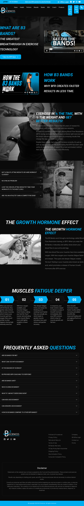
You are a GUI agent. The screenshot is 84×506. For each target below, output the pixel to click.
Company (75, 434)
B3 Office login (76, 437)
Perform (28, 7)
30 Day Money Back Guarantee (57, 448)
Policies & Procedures (55, 434)
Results (36, 7)
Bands (43, 7)
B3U (48, 7)
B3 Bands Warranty (54, 446)
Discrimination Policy (55, 454)
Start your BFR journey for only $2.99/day (38, 2)
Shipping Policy (53, 451)
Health (22, 7)
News (16, 7)
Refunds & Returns (54, 440)
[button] (40, 172)
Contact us (75, 440)
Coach (54, 7)
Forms (74, 443)
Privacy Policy (52, 437)
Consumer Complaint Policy (57, 457)
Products (61, 7)
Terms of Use (52, 443)
